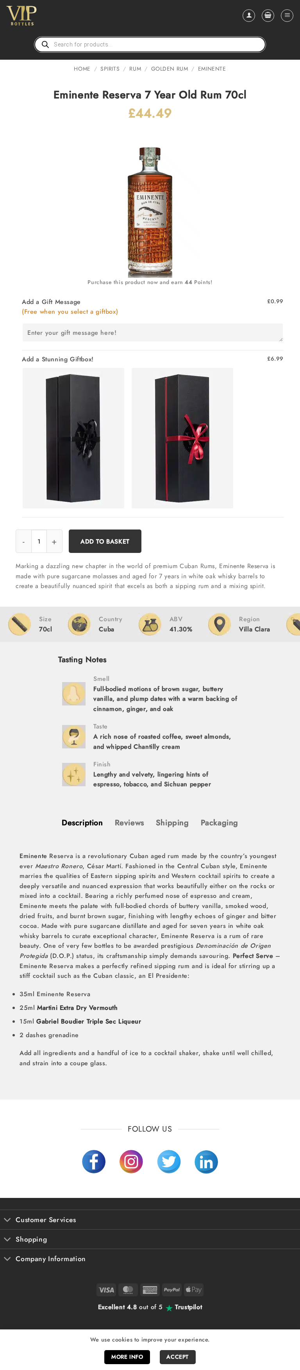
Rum (135, 69)
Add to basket (105, 541)
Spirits (110, 69)
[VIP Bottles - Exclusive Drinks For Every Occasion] (38, 15)
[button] (268, 15)
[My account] (249, 15)
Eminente (212, 69)
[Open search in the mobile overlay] (150, 44)
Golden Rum (169, 69)
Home (82, 69)
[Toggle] (7, 1220)
